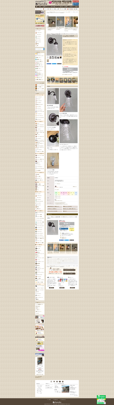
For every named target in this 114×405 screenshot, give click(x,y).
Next (76, 248)
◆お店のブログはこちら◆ (40, 374)
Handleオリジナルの (40, 88)
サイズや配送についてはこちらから (67, 74)
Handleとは (56, 386)
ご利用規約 (49, 399)
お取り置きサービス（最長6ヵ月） (52, 208)
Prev (48, 248)
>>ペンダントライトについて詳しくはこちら (60, 202)
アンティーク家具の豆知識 (38, 376)
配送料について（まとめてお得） (67, 206)
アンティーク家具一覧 (39, 121)
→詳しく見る (76, 395)
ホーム (36, 7)
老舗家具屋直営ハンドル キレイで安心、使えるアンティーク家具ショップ (41, 3)
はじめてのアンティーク (54, 7)
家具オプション (38, 302)
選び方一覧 (38, 52)
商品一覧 (38, 93)
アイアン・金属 (56, 189)
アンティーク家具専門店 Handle (59, 383)
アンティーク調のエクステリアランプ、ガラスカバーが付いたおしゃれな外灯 (52, 28)
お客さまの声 (47, 385)
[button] (47, 44)
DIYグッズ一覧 (38, 284)
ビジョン (56, 385)
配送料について (64, 237)
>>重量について (75, 186)
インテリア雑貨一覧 (39, 244)
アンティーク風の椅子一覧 (39, 172)
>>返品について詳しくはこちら (58, 200)
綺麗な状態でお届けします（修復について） (53, 206)
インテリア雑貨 (39, 391)
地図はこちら (39, 372)
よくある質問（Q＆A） (48, 387)
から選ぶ (40, 55)
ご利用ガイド (71, 7)
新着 (40, 7)
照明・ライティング (39, 390)
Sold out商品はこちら (37, 377)
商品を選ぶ (38, 383)
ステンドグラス (39, 388)
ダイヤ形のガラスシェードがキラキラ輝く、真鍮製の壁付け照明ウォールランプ (60, 27)
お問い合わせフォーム (74, 394)
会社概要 (65, 7)
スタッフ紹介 (56, 391)
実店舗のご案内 (72, 385)
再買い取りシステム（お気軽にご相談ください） (69, 208)
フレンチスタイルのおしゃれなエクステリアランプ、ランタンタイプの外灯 (77, 28)
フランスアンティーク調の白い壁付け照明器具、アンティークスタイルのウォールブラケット (69, 28)
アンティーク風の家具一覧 (39, 153)
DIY (37, 392)
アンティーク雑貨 (39, 389)
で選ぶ (40, 61)
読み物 (61, 7)
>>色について (58, 183)
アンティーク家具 (39, 386)
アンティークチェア (39, 385)
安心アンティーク (46, 7)
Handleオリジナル (40, 90)
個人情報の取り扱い (63, 399)
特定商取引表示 (56, 399)
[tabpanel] (60, 23)
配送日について (64, 238)
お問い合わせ (77, 7)
